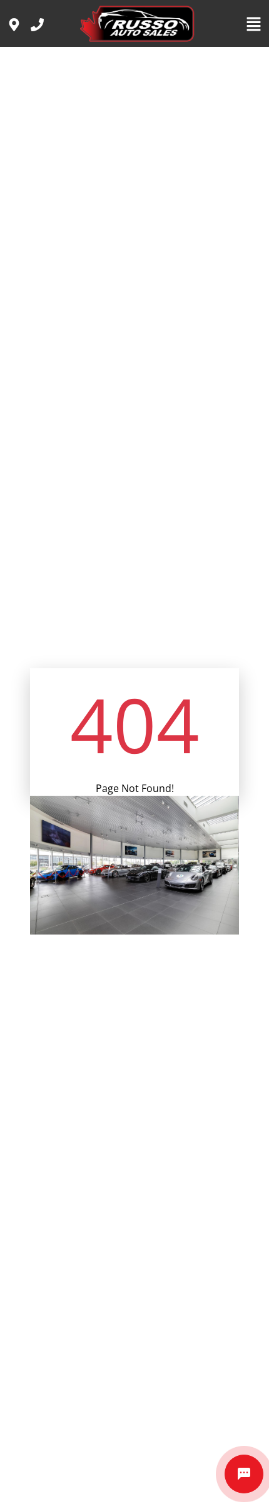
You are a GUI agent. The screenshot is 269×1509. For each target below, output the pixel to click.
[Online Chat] (244, 1474)
